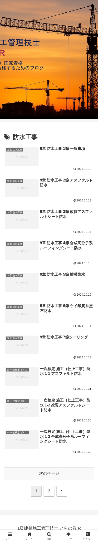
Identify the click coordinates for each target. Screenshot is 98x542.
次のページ (49, 473)
